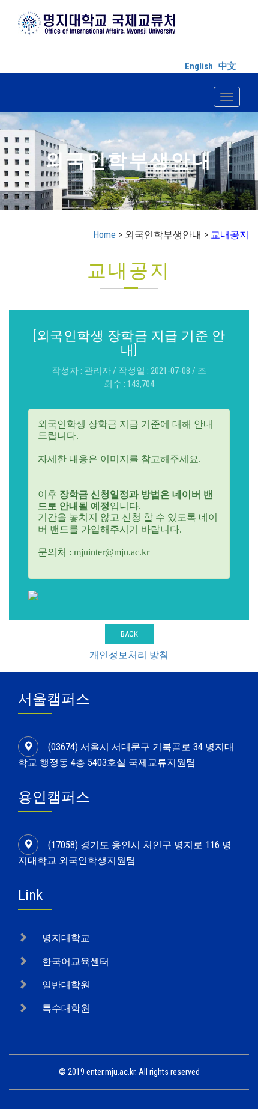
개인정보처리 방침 (129, 655)
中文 (227, 66)
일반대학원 (66, 985)
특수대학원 (66, 1008)
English (199, 66)
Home (104, 234)
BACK (129, 633)
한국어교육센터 (75, 961)
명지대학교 (66, 938)
